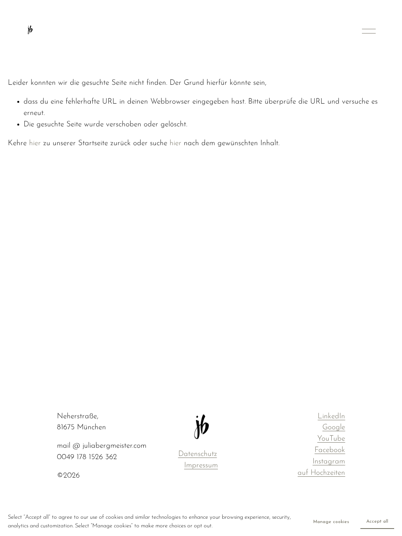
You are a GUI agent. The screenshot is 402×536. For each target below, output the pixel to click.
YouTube (331, 439)
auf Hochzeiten (321, 473)
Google (333, 427)
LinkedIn (331, 416)
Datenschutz (197, 454)
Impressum (201, 465)
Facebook (329, 450)
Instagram (328, 461)
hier (35, 143)
